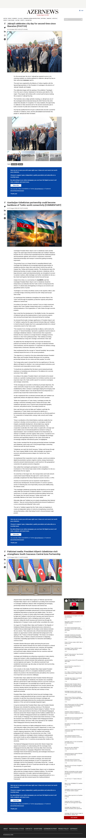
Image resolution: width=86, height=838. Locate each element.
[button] (4, 23)
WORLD (9, 18)
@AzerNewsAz (39, 188)
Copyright (73, 829)
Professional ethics (16, 829)
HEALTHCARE (11, 20)
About (5, 829)
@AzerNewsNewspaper (17, 190)
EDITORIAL (43, 18)
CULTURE (17, 20)
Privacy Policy (63, 829)
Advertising (38, 829)
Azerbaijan (14, 164)
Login (81, 10)
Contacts (28, 829)
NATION (5, 18)
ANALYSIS (49, 18)
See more (74, 817)
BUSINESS (14, 18)
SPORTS (22, 20)
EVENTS (5, 20)
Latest (74, 613)
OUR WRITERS (28, 20)
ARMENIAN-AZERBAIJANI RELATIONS (32, 18)
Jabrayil (20, 164)
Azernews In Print (50, 829)
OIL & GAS (20, 18)
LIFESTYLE (54, 18)
